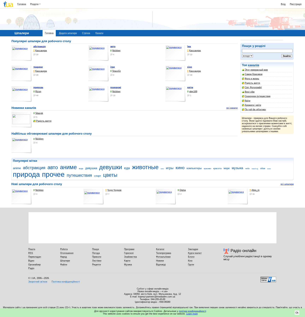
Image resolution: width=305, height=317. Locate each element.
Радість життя (252, 83)
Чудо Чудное (114, 190)
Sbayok (39, 113)
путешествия (79, 175)
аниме (68, 167)
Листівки (96, 260)
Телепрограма (163, 253)
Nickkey (116, 50)
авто (112, 46)
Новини (160, 260)
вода (81, 168)
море (227, 168)
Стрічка (86, 33)
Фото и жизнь (252, 78)
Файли (63, 264)
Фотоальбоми (163, 256)
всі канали (232, 108)
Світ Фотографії (253, 87)
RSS (30, 253)
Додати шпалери (68, 33)
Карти (127, 260)
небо (247, 168)
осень (269, 169)
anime (17, 168)
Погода (96, 253)
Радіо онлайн (243, 250)
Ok (296, 312)
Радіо (31, 268)
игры (170, 168)
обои (262, 168)
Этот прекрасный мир (256, 69)
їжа (189, 46)
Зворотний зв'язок (37, 281)
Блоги (191, 256)
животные (145, 167)
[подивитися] (21, 53)
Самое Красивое (253, 74)
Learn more (192, 313)
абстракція (39, 46)
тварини (38, 67)
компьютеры (194, 168)
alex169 (193, 91)
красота (217, 168)
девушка (91, 168)
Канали (99, 33)
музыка (237, 168)
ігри (112, 67)
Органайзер (34, 264)
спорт (97, 175)
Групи (191, 264)
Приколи (96, 256)
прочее (53, 174)
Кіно (190, 260)
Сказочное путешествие (257, 96)
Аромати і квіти (253, 105)
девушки (110, 167)
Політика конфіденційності (66, 281)
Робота (64, 249)
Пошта (31, 249)
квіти (190, 87)
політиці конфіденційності (192, 311)
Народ (63, 256)
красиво (207, 168)
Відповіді (161, 264)
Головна (21, 4)
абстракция (34, 167)
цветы (110, 175)
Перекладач (34, 256)
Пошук (95, 249)
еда (127, 168)
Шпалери (65, 260)
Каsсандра (41, 50)
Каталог (160, 249)
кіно (189, 67)
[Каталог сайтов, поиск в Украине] (268, 278)
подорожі (115, 87)
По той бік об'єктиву (255, 109)
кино (180, 167)
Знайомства (130, 256)
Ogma (183, 190)
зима (162, 169)
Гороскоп (129, 253)
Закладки (193, 249)
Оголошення (66, 253)
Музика (128, 264)
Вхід (283, 4)
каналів (253, 65)
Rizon (38, 91)
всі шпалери (287, 184)
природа (38, 87)
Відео (31, 260)
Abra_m (255, 190)
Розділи (34, 4)
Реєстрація (295, 4)
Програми (129, 249)
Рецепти (96, 264)
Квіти (247, 100)
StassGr (116, 71)
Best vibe (250, 91)
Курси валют (195, 253)
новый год (255, 169)
